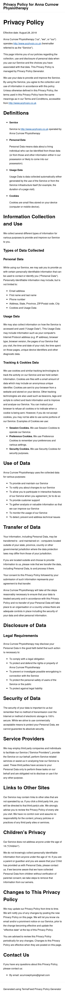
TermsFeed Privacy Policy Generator (41, 989)
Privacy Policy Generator (30, 71)
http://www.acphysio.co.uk (27, 43)
